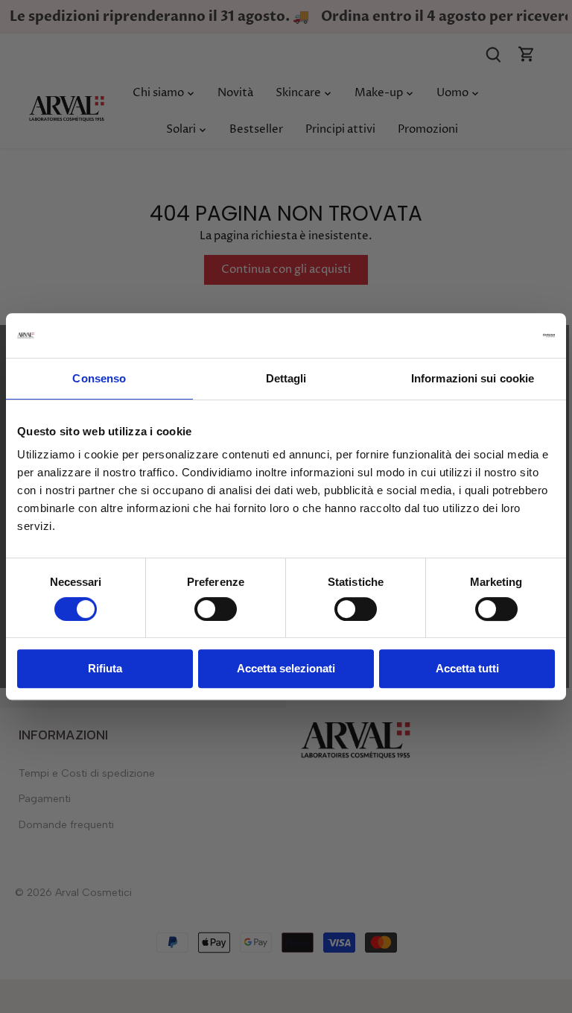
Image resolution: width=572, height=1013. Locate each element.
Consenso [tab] (99, 378)
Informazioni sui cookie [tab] (472, 378)
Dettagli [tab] (286, 378)
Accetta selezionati (286, 668)
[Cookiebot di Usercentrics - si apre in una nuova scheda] (490, 335)
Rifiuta (105, 668)
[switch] (215, 609)
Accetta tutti (467, 668)
